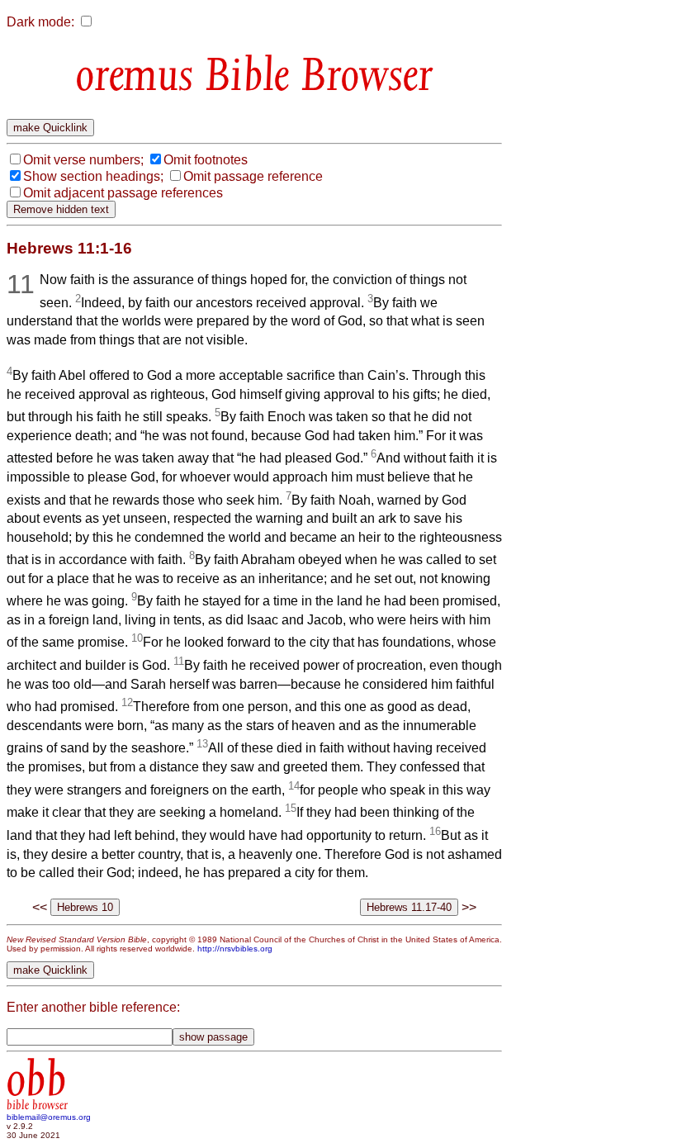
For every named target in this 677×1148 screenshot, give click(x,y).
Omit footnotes (205, 160)
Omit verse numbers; (83, 160)
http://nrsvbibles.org (234, 948)
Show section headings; (93, 176)
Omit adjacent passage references (123, 193)
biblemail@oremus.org (49, 1117)
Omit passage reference (253, 176)
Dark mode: (40, 22)
